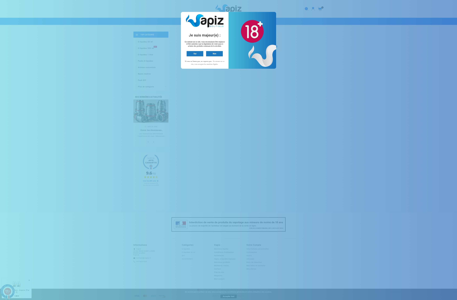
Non (214, 54)
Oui (195, 54)
